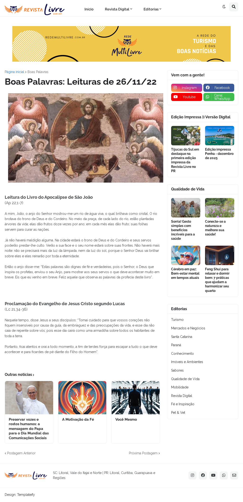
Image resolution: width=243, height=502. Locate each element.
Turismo (177, 320)
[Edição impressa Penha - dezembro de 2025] (219, 135)
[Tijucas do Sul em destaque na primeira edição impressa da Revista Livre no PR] (185, 135)
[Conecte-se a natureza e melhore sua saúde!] (219, 207)
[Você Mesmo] (136, 397)
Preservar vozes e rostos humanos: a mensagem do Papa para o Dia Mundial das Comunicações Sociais (29, 428)
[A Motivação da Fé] (82, 397)
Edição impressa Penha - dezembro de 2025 (219, 153)
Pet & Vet (178, 412)
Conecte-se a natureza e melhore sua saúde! (215, 228)
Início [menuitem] (88, 9)
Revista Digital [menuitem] (117, 9)
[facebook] (203, 475)
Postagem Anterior (21, 453)
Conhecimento (182, 353)
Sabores (177, 370)
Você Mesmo (126, 419)
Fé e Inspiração (182, 404)
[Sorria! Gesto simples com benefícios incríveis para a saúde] (185, 207)
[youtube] (213, 475)
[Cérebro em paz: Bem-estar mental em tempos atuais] (185, 255)
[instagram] (192, 475)
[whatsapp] (224, 475)
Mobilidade (179, 387)
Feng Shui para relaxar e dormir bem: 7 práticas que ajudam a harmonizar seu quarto (217, 280)
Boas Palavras (38, 72)
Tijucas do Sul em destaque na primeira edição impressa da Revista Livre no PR (185, 160)
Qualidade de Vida (185, 379)
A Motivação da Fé (78, 419)
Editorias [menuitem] (151, 9)
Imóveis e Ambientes (187, 362)
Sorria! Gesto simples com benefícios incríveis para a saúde (183, 230)
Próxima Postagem (143, 453)
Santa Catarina (181, 337)
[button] (224, 6)
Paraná (176, 345)
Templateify (26, 495)
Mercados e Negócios (188, 328)
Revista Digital (181, 396)
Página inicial (14, 72)
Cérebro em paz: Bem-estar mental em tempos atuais (185, 273)
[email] (234, 475)
